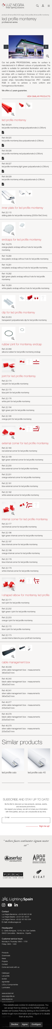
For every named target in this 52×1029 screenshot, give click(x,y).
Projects (5, 961)
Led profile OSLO (9, 773)
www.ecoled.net (7, 993)
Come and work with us (10, 967)
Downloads (6, 956)
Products (5, 15)
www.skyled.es (7, 999)
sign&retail (5, 982)
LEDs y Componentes (10, 985)
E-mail (7, 817)
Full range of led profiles (25, 15)
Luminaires (6, 988)
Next (46, 47)
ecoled (4, 979)
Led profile (13, 15)
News (4, 959)
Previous (6, 47)
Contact (5, 964)
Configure (36, 1025)
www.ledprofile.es (8, 996)
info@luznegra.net (14, 922)
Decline (14, 1025)
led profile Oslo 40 (37, 773)
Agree (25, 1025)
